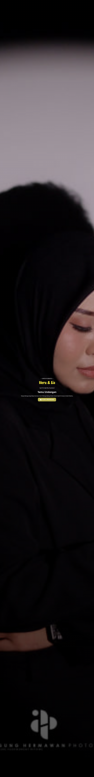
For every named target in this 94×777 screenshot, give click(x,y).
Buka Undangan (48, 399)
